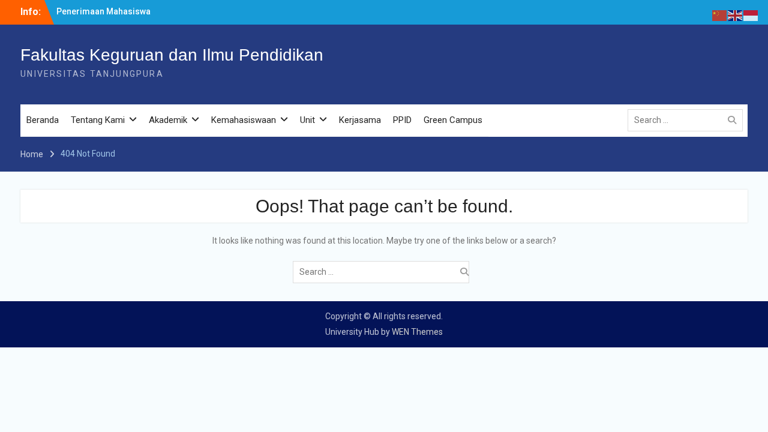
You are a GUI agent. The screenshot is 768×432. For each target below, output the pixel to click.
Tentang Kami (98, 120)
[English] (735, 15)
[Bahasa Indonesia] (751, 15)
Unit (307, 120)
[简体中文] (720, 15)
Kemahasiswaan (243, 120)
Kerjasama (360, 120)
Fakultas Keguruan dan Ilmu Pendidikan (171, 55)
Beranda (42, 120)
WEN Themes (417, 332)
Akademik (168, 120)
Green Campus (453, 120)
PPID (402, 120)
